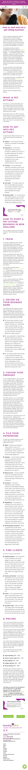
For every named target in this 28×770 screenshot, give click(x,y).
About (4, 745)
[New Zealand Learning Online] (12, 725)
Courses (5, 748)
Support (5, 757)
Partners (5, 755)
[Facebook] (7, 731)
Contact (5, 751)
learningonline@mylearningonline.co (11, 738)
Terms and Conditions (8, 760)
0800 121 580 (10, 736)
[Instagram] (4, 731)
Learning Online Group (8, 754)
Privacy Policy (6, 758)
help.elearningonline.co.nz (9, 741)
